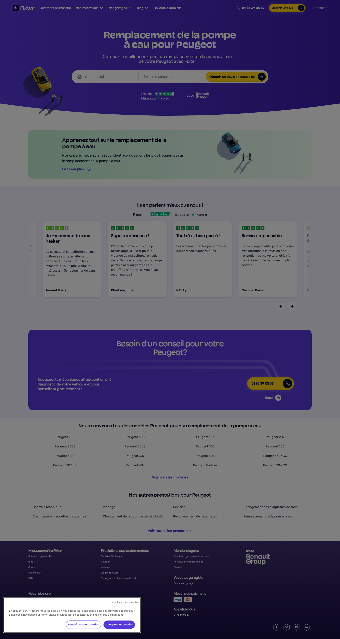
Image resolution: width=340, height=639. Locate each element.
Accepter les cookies (119, 624)
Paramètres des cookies (83, 624)
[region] (72, 615)
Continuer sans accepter (125, 602)
